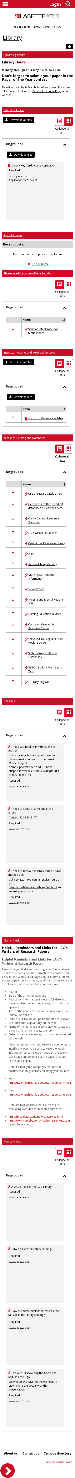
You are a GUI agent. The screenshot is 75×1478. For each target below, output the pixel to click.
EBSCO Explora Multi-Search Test (45, 669)
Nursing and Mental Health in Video (46, 601)
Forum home (40, 264)
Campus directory (57, 1453)
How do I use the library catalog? (31, 1249)
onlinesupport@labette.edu (25, 767)
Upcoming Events (14, 55)
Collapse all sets (62, 130)
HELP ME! (9, 701)
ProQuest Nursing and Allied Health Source (45, 640)
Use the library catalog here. (45, 493)
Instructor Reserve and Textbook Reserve (29, 352)
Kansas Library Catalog (42, 564)
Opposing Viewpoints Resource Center (41, 626)
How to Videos (12, 1141)
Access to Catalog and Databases (24, 438)
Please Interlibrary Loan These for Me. (27, 273)
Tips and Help (11, 940)
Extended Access (13, 110)
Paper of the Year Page (46, 91)
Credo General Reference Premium (44, 520)
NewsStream (36, 589)
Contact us (30, 1453)
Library (36, 27)
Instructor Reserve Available (45, 418)
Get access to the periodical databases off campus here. (45, 506)
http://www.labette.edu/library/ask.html (33, 887)
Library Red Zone (52, 27)
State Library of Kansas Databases (42, 655)
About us (11, 1453)
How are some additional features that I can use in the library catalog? (34, 1313)
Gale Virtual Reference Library (46, 543)
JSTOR (32, 554)
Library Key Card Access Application (33, 165)
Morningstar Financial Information (41, 576)
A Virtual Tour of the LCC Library (31, 1186)
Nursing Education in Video (45, 614)
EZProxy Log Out (39, 682)
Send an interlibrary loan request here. (43, 331)
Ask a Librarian (12, 235)
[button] (18, 120)
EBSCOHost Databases (42, 533)
